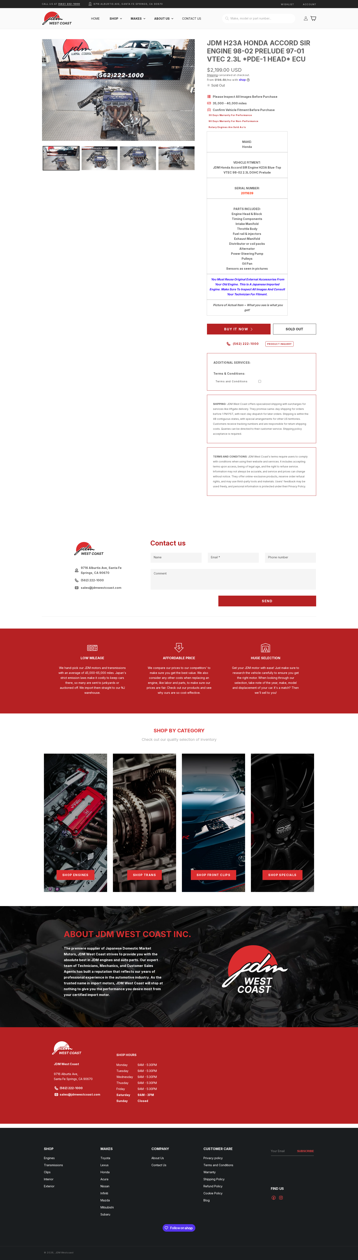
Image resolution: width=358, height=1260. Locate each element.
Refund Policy (213, 1186)
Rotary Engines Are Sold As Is (227, 127)
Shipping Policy (214, 1179)
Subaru (105, 1214)
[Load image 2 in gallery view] (99, 158)
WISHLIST (287, 4)
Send (267, 601)
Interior (48, 1179)
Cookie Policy (213, 1193)
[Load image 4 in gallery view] (176, 158)
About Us (157, 1158)
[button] (115, 18)
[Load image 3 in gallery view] (138, 158)
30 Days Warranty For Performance (230, 115)
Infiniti (104, 1193)
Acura (104, 1179)
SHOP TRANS (144, 875)
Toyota (105, 1158)
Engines (49, 1158)
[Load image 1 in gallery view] (61, 158)
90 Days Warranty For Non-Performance (233, 121)
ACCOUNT (309, 4)
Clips (47, 1172)
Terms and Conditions (231, 381)
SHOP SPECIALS (282, 875)
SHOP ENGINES (75, 875)
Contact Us (158, 1165)
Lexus (104, 1165)
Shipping (212, 75)
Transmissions (53, 1165)
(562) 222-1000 (69, 3)
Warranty (209, 1172)
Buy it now (236, 329)
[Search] (227, 18)
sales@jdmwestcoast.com (80, 1094)
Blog (206, 1200)
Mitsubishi (107, 1207)
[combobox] (258, 18)
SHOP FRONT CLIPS (213, 875)
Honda (105, 1172)
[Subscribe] (305, 1151)
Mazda (105, 1200)
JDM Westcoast (64, 1252)
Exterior (49, 1186)
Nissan (104, 1186)
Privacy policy (213, 1158)
